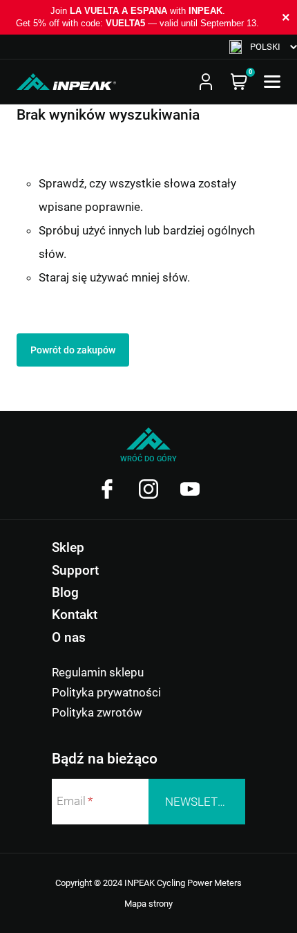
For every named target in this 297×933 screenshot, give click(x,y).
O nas (69, 637)
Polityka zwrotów (97, 712)
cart (239, 81)
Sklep (68, 547)
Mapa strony (148, 903)
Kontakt (74, 614)
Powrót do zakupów (72, 349)
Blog (65, 592)
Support (75, 570)
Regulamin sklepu (98, 672)
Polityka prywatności (106, 692)
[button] (263, 46)
